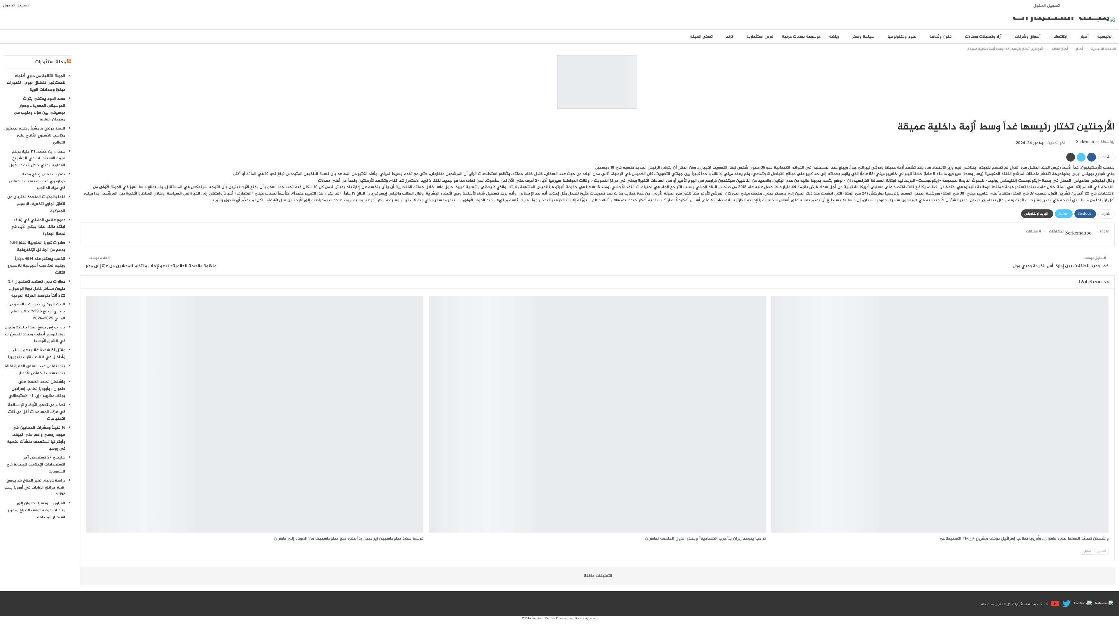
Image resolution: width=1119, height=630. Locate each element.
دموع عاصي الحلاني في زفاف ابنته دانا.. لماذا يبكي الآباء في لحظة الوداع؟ (37, 227)
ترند (729, 36)
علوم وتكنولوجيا (902, 36)
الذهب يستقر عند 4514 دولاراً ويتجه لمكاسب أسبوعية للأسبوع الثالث (36, 266)
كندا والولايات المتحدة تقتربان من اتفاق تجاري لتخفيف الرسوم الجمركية (36, 204)
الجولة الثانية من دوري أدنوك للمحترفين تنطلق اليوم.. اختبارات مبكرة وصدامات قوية (36, 83)
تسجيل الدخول (1046, 5)
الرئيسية (1105, 36)
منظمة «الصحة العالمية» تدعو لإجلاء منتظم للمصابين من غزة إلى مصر (151, 266)
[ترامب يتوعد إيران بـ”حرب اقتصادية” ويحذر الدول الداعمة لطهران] (597, 414)
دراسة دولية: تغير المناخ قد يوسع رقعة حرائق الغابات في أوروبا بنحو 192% (34, 487)
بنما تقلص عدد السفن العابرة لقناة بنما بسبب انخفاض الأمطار (35, 370)
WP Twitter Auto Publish (538, 618)
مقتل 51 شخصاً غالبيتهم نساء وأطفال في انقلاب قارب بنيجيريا (36, 353)
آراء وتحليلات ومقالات (983, 36)
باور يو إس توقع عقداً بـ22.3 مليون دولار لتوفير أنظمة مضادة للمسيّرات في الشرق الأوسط (35, 334)
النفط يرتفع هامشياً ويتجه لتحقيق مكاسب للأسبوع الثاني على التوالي (34, 135)
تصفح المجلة (701, 36)
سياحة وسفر (863, 36)
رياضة (834, 36)
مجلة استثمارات (50, 62)
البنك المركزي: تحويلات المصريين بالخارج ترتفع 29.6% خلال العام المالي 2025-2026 (36, 311)
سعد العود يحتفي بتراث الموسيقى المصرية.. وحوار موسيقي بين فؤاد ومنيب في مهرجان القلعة (39, 109)
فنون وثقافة (940, 36)
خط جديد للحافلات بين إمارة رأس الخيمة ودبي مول (1061, 266)
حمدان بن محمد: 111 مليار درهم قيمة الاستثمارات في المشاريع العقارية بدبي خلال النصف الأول (37, 158)
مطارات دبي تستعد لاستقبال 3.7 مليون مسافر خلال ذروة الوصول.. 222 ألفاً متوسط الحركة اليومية (36, 288)
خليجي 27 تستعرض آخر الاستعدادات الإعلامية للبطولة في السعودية (35, 464)
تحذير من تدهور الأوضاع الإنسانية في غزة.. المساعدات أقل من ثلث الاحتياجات (36, 412)
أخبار (1085, 36)
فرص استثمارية (759, 36)
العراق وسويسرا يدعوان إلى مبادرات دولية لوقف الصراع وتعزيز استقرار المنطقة (36, 510)
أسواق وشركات (1028, 36)
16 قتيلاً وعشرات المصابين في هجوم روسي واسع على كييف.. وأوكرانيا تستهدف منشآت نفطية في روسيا (36, 438)
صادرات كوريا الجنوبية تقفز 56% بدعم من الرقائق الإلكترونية (37, 246)
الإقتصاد (1060, 36)
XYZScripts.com (586, 618)
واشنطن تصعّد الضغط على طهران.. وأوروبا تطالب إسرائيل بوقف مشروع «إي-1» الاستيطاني (36, 389)
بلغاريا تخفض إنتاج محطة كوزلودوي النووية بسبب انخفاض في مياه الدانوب (37, 181)
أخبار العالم (1113, 115)
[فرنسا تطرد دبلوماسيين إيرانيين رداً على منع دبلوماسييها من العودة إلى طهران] (254, 414)
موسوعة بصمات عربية (801, 36)
